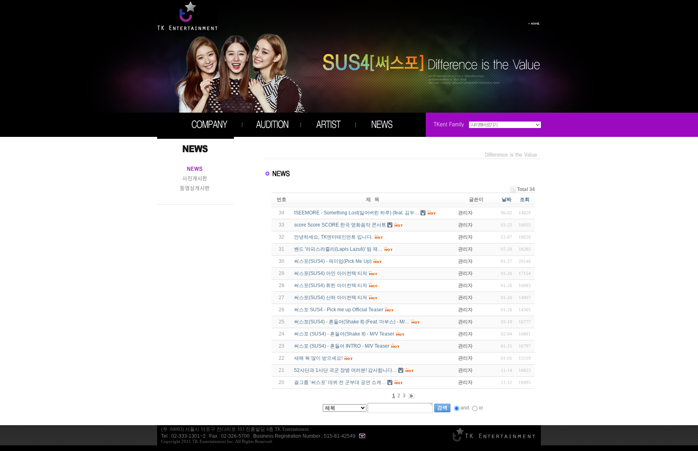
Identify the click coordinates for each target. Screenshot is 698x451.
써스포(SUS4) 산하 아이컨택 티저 (330, 297)
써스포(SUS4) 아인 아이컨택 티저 (330, 273)
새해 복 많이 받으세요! (318, 358)
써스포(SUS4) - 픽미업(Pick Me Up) (333, 261)
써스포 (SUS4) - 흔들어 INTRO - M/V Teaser (341, 346)
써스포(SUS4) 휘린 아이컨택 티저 (330, 285)
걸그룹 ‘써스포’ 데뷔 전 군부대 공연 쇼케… (340, 382)
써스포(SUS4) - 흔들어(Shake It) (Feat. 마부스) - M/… (352, 322)
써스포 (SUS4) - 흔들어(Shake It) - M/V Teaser (344, 334)
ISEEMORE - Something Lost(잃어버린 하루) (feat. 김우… (356, 213)
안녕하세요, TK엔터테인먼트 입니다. (333, 237)
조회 (525, 199)
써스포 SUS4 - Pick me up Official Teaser (338, 310)
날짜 (506, 199)
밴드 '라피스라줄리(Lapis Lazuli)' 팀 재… (338, 249)
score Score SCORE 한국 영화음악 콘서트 (340, 225)
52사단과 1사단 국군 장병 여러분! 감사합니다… (345, 370)
